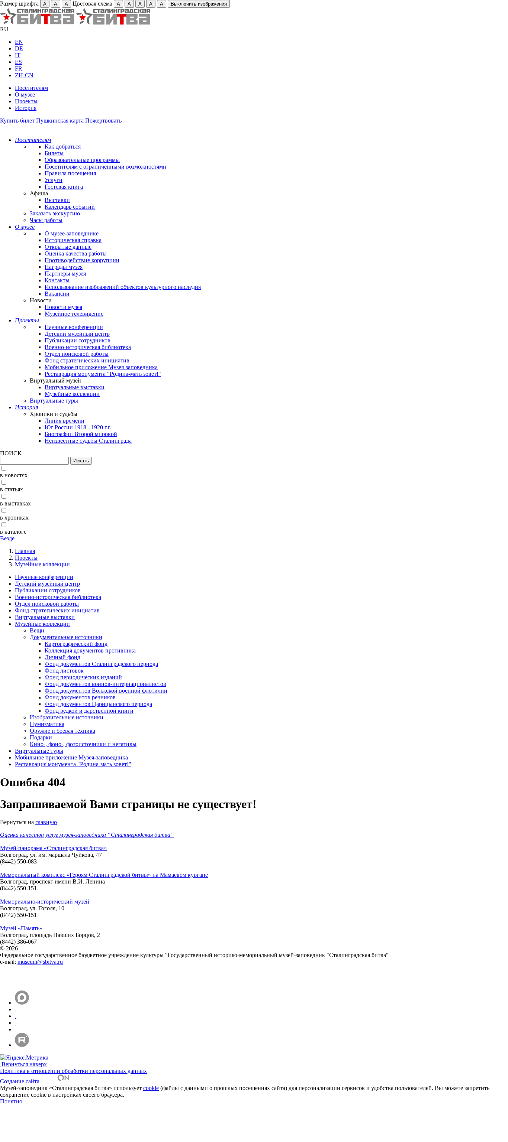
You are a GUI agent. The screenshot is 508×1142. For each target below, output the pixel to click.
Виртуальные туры (54, 400)
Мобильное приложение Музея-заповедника (101, 367)
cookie (151, 1088)
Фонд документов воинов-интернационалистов (105, 684)
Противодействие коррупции (82, 260)
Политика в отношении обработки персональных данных (73, 1071)
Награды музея (64, 267)
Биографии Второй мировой (81, 434)
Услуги (53, 180)
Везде (7, 538)
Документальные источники (66, 637)
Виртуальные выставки (75, 387)
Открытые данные (68, 247)
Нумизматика (47, 724)
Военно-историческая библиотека (88, 347)
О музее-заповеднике (72, 233)
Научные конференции (74, 327)
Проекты (26, 101)
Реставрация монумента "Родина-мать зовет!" (103, 374)
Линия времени (64, 420)
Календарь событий (70, 207)
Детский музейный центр (77, 334)
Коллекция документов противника (90, 650)
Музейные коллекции (72, 394)
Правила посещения (70, 173)
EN (19, 42)
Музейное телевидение (74, 313)
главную (46, 822)
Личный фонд (62, 657)
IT (17, 55)
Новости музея (63, 307)
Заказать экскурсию (55, 213)
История (25, 108)
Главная (25, 551)
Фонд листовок (64, 670)
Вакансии (57, 293)
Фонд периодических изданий (83, 677)
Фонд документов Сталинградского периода (101, 664)
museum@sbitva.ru (40, 962)
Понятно (11, 1101)
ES (18, 62)
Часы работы (46, 220)
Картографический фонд (76, 644)
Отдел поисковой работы (77, 354)
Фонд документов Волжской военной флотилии (106, 690)
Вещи (37, 630)
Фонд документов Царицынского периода (98, 704)
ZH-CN (24, 75)
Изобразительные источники (66, 717)
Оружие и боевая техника (62, 731)
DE (19, 48)
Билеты (54, 153)
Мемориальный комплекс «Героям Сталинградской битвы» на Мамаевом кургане (104, 875)
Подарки (41, 737)
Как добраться (63, 146)
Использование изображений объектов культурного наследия (123, 287)
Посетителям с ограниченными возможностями (105, 166)
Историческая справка (73, 240)
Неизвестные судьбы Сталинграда (88, 440)
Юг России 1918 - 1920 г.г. (78, 427)
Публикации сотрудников (77, 340)
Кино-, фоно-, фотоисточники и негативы (83, 744)
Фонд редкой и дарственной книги (89, 710)
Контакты (57, 280)
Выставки (57, 200)
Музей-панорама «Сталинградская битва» (53, 848)
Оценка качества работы (76, 253)
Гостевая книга (64, 186)
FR (18, 68)
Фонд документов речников (80, 697)
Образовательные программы (82, 160)
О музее (25, 94)
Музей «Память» (21, 928)
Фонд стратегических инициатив (87, 360)
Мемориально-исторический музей (44, 901)
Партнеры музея (65, 273)
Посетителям (31, 88)
